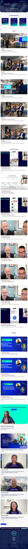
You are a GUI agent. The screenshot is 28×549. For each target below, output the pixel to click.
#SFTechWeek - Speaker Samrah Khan (7, 96)
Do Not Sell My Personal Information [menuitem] (14, 545)
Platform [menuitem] (14, 537)
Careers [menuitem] (14, 540)
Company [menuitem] (14, 539)
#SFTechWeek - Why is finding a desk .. (7, 50)
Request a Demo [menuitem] (22, 1)
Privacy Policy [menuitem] (14, 544)
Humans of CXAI (13, 19)
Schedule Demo (14, 409)
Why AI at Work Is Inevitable (5, 237)
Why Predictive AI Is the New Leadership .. (7, 192)
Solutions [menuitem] (14, 538)
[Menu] (26, 1)
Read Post (2, 451)
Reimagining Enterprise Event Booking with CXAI (8, 325)
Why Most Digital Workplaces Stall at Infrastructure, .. (4, 21)
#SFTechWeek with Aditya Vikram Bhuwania (8, 119)
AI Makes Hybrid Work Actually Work (6, 260)
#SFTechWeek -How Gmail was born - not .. (8, 73)
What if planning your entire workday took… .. (8, 281)
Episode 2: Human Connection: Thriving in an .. (8, 375)
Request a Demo (24, 528)
